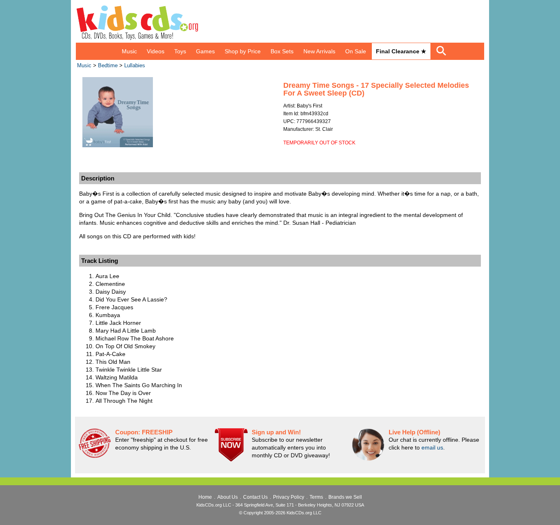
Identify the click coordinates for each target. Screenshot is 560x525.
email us (432, 447)
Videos (155, 51)
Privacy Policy (288, 497)
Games (205, 51)
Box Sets (282, 51)
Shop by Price (243, 51)
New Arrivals (319, 51)
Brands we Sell (345, 497)
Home (205, 497)
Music (129, 51)
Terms (316, 497)
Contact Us (255, 497)
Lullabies (134, 65)
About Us (227, 497)
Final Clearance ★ (401, 51)
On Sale (355, 51)
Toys (180, 51)
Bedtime (108, 65)
